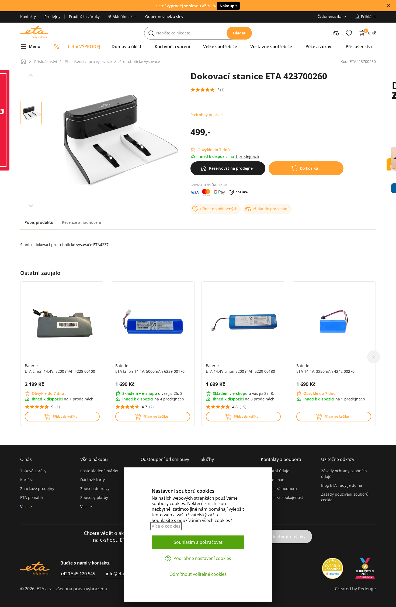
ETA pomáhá (31, 497)
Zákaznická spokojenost (282, 497)
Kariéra (26, 479)
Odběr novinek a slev (164, 16)
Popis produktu (39, 222)
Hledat (239, 33)
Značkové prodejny (37, 488)
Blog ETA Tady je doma (341, 485)
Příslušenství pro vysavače (88, 61)
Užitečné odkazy (337, 459)
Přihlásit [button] (368, 16)
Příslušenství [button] (359, 46)
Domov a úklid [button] (126, 46)
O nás (26, 459)
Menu (34, 46)
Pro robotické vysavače (139, 61)
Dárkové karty (92, 479)
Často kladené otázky (99, 470)
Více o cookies (166, 526)
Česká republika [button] (330, 16)
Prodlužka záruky (84, 16)
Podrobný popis (204, 114)
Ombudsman (272, 479)
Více (23, 506)
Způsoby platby (94, 497)
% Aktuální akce (122, 16)
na (78, 399)
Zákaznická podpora (279, 488)
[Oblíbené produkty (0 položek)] (349, 33)
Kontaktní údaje (275, 470)
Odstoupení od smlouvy (165, 459)
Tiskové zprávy (33, 470)
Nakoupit (228, 5)
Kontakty (28, 16)
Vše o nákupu (94, 459)
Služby (207, 459)
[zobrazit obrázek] (31, 75)
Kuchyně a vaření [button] (172, 46)
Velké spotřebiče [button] (220, 46)
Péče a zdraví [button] (318, 46)
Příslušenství (45, 61)
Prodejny (52, 16)
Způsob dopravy (94, 488)
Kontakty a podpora (281, 459)
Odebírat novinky (288, 536)
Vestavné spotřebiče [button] (271, 46)
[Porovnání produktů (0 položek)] (336, 33)
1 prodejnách (247, 156)
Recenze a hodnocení (81, 222)
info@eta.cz (117, 574)
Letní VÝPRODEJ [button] (84, 46)
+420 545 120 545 (77, 574)
